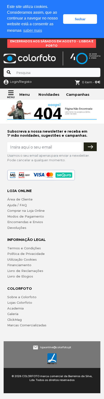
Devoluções (16, 228)
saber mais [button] (32, 30)
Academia (15, 308)
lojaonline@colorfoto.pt (55, 347)
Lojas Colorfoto (19, 302)
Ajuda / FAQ (17, 205)
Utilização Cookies (22, 259)
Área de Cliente (20, 199)
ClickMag (14, 320)
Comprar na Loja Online (26, 210)
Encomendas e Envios (25, 222)
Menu (24, 94)
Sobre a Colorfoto (22, 297)
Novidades (48, 94)
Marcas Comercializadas (26, 325)
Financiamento (19, 265)
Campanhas (77, 94)
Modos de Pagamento (25, 216)
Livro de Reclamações (25, 271)
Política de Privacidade (26, 254)
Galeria (12, 314)
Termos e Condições (24, 248)
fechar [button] (80, 19)
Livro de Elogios (20, 276)
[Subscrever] (90, 146)
